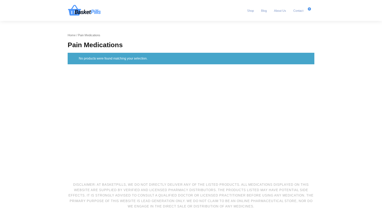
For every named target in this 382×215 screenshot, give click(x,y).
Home (72, 35)
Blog (264, 10)
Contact (298, 10)
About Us (280, 10)
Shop (250, 10)
